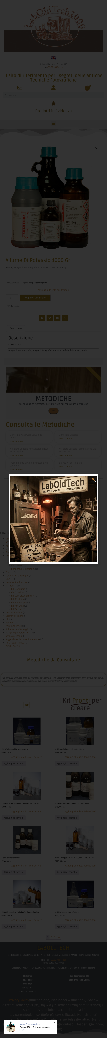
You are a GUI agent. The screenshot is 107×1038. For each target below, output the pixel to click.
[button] (93, 479)
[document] (53, 519)
